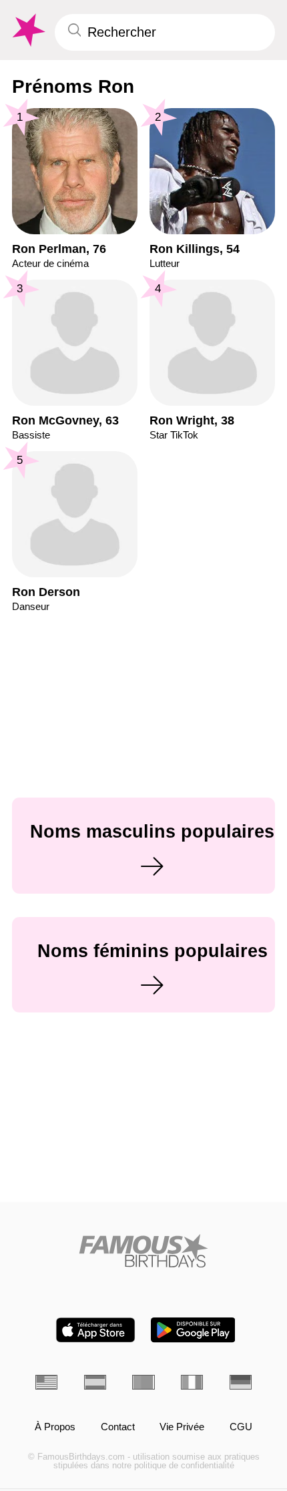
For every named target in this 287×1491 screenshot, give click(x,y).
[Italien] (192, 1382)
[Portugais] (143, 1382)
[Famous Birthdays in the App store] (95, 1329)
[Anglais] (46, 1382)
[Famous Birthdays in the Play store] (193, 1329)
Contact (118, 1427)
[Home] (143, 1250)
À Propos (55, 1427)
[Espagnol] (95, 1382)
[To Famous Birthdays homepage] (27, 30)
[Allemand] (241, 1382)
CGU (241, 1427)
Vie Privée (182, 1427)
